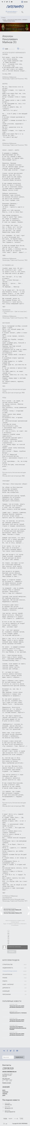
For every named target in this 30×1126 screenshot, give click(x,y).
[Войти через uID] (8, 931)
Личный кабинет (12, 11)
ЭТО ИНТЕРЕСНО (7, 974)
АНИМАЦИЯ (5, 991)
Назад (3, 17)
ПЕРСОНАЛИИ (6, 994)
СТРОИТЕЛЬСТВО (7, 964)
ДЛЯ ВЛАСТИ (6, 987)
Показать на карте (6, 1082)
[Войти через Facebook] (8, 936)
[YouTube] (17, 1050)
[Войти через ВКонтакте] (8, 933)
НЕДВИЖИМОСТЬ (7, 967)
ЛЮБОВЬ (4, 1093)
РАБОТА (4, 981)
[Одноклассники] (14, 1050)
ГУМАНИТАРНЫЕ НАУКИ (9, 971)
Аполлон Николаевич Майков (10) (13, 912)
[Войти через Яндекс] (8, 938)
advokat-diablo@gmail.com (9, 1071)
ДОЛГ (3, 1095)
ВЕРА (3, 1090)
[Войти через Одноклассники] (8, 943)
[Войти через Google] (8, 941)
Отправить (12, 951)
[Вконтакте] (4, 1050)
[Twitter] (10, 1050)
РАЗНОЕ (4, 977)
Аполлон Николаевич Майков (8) (12, 909)
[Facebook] (7, 1050)
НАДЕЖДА (5, 1092)
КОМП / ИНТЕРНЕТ (8, 984)
